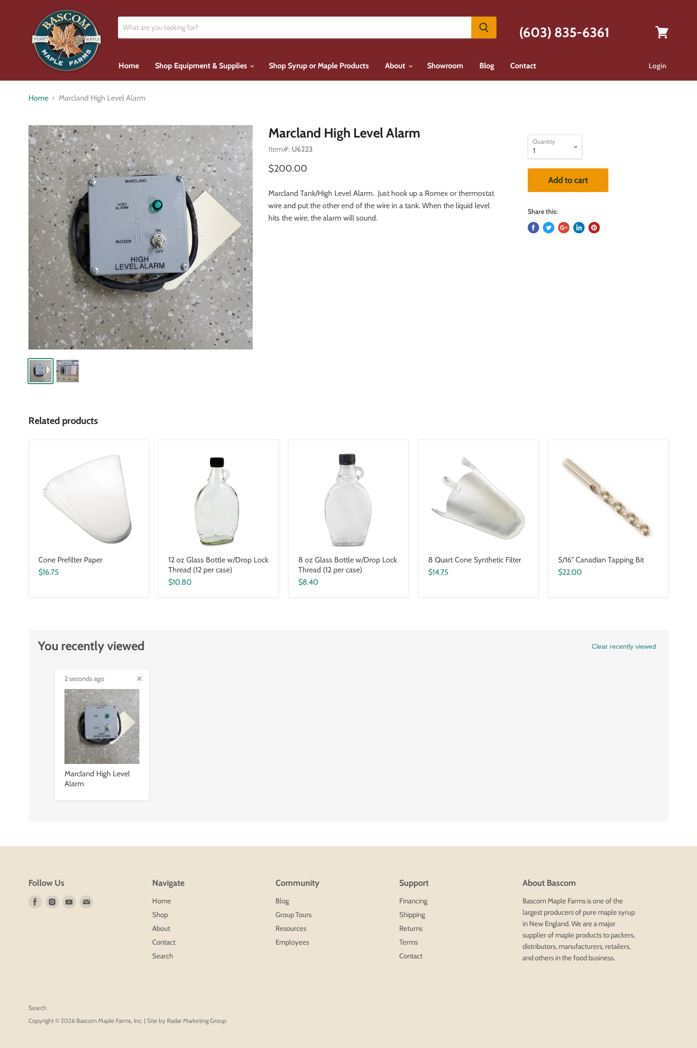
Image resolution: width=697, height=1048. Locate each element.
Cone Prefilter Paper (70, 559)
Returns (410, 928)
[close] (139, 678)
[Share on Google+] (563, 227)
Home (129, 65)
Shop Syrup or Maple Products (319, 65)
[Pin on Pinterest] (594, 227)
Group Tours (293, 914)
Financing (413, 901)
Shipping (412, 914)
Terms (408, 942)
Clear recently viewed (624, 646)
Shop (160, 914)
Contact (523, 65)
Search (162, 956)
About (396, 65)
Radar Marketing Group (196, 1020)
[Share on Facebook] (533, 227)
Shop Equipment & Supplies (202, 65)
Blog (486, 65)
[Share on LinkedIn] (579, 227)
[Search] (483, 27)
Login (657, 66)
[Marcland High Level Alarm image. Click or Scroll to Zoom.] (140, 237)
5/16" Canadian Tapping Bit (601, 559)
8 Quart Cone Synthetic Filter (474, 559)
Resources (290, 928)
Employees (292, 942)
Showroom (445, 65)
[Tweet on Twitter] (548, 227)
